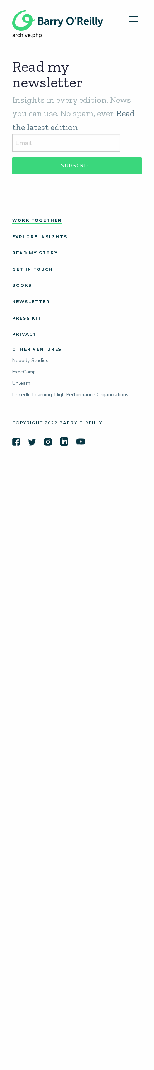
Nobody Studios (30, 360)
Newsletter (31, 302)
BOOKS (22, 285)
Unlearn (21, 383)
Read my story (35, 253)
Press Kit (27, 318)
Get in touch (32, 269)
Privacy (24, 334)
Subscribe (77, 165)
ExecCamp (24, 371)
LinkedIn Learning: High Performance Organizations (70, 394)
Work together (37, 220)
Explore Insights (39, 237)
